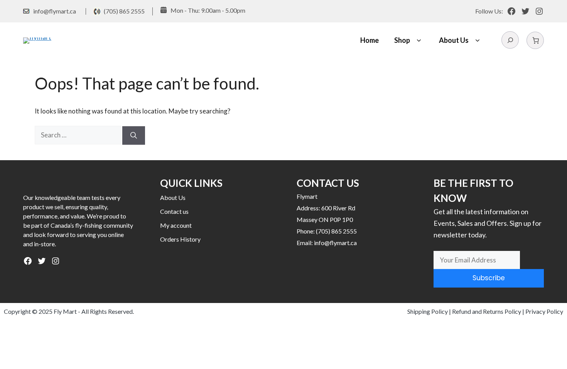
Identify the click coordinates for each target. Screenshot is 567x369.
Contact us (174, 211)
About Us (454, 40)
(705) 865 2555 (124, 11)
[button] (419, 40)
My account (176, 225)
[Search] (133, 135)
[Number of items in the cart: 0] (535, 40)
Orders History (180, 239)
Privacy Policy (544, 311)
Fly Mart (65, 311)
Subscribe (488, 278)
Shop (402, 40)
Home (369, 40)
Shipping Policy (427, 311)
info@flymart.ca (54, 11)
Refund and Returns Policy (486, 311)
